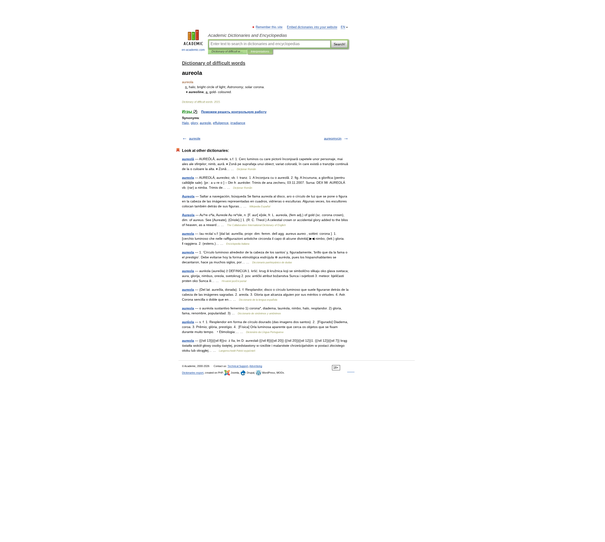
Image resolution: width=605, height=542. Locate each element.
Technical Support (238, 366)
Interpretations (260, 51)
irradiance (237, 123)
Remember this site (269, 27)
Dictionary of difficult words (227, 51)
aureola (188, 177)
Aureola (188, 196)
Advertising (255, 366)
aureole (205, 123)
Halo (185, 123)
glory (194, 123)
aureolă (188, 159)
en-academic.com (193, 49)
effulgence (221, 123)
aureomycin (332, 138)
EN (343, 27)
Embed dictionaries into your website (312, 27)
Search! (339, 44)
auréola (188, 322)
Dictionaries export (192, 372)
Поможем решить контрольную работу (234, 112)
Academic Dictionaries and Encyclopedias (247, 35)
